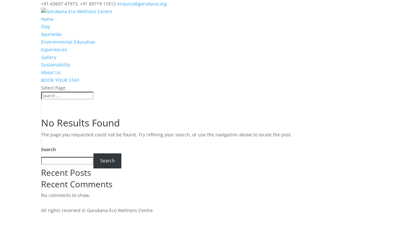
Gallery (48, 57)
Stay (45, 26)
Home (47, 19)
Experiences (54, 50)
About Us (51, 72)
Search (48, 149)
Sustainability (55, 65)
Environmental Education (68, 42)
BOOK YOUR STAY (60, 80)
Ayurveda (51, 34)
